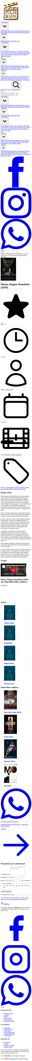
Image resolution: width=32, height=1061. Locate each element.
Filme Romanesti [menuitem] (15, 66)
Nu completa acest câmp (7, 894)
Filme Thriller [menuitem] (12, 67)
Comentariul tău (5, 874)
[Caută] (17, 93)
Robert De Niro (8, 1029)
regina (15, 489)
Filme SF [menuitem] (18, 67)
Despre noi (4, 89)
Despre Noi (7, 1042)
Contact (9, 89)
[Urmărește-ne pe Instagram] (16, 218)
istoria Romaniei (10, 487)
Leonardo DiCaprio (9, 1034)
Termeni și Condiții (9, 1045)
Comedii (6, 1015)
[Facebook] (16, 943)
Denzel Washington (9, 1032)
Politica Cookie (8, 1047)
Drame (6, 1016)
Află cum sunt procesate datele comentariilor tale (14, 899)
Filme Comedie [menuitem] (24, 66)
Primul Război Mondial (7, 489)
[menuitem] (3, 31)
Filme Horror (7, 1018)
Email (3, 880)
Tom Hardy (7, 1028)
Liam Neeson (7, 1035)
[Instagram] (16, 974)
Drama (13, 454)
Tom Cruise (7, 1031)
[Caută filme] (1, 91)
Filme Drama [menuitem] (25, 67)
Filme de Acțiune (8, 1013)
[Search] (17, 252)
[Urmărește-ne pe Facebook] (16, 187)
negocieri (22, 487)
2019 (4, 422)
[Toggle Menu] (3, 91)
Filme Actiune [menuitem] (4, 67)
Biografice (8, 454)
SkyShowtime (22, 489)
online (27, 487)
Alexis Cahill (9, 389)
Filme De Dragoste (9, 1021)
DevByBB (12, 1059)
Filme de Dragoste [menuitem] (6, 66)
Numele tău (4, 877)
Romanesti (19, 454)
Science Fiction (8, 1019)
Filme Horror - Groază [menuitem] (7, 69)
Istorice (17, 487)
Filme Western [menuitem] (17, 69)
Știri (2, 132)
